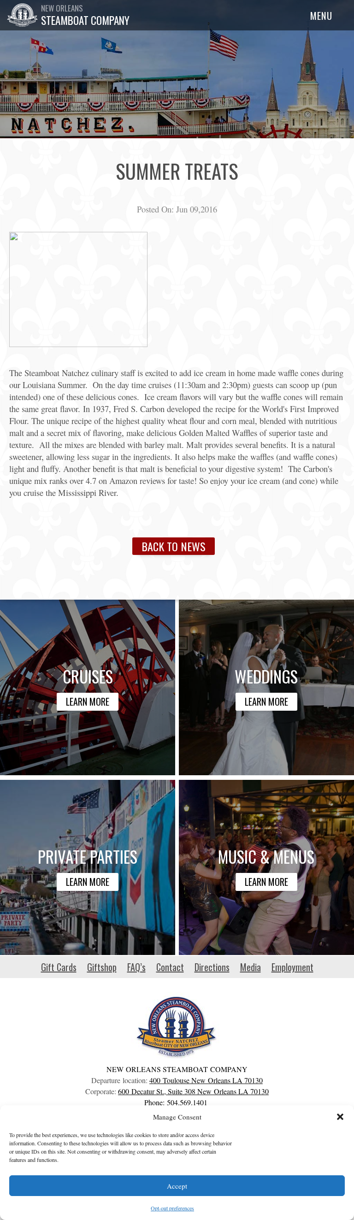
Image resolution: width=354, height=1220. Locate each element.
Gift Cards (59, 967)
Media (250, 967)
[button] (340, 1116)
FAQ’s (136, 967)
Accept (177, 1186)
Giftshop (102, 967)
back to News (174, 546)
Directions (212, 967)
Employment (292, 967)
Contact (170, 967)
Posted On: (155, 209)
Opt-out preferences (172, 1208)
